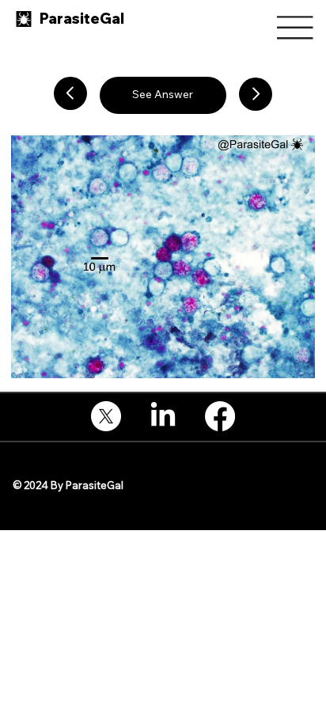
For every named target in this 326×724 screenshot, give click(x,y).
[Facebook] (220, 416)
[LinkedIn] (163, 416)
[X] (106, 416)
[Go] (70, 93)
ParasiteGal (82, 18)
